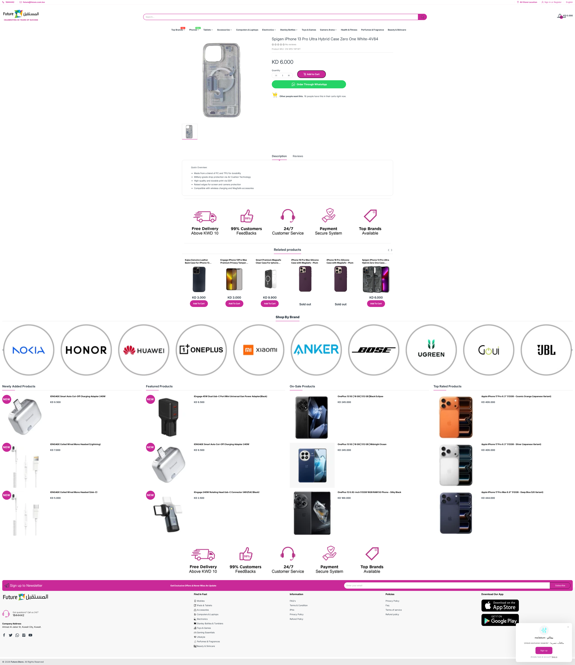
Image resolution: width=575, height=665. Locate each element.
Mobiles (201, 601)
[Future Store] (21, 15)
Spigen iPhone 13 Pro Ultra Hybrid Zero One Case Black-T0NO (304, 261)
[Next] (388, 250)
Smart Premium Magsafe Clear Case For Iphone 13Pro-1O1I (197, 261)
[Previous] (391, 250)
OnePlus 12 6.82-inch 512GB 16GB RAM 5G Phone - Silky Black (369, 492)
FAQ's (293, 601)
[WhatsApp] (17, 635)
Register (558, 2)
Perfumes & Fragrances (208, 641)
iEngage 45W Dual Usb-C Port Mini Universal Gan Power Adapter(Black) (230, 396)
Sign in (547, 2)
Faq (387, 605)
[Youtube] (30, 635)
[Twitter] (10, 635)
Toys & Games (204, 628)
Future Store (17, 662)
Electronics (202, 619)
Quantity (276, 70)
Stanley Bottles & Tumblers (210, 623)
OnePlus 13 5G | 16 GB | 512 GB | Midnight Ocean (362, 444)
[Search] (422, 17)
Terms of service (394, 610)
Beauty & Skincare (206, 646)
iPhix (292, 610)
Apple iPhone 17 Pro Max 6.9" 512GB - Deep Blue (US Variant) (512, 492)
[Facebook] (4, 635)
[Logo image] (28, 349)
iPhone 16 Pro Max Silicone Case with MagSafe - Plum (234, 261)
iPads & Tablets (204, 605)
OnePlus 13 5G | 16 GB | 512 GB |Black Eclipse (360, 396)
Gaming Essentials (206, 632)
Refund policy (392, 614)
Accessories (203, 610)
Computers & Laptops (207, 614)
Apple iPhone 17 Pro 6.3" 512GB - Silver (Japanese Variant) (511, 444)
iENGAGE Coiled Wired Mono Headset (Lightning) (75, 444)
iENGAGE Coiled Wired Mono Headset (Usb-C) (73, 492)
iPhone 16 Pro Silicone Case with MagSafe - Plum (269, 261)
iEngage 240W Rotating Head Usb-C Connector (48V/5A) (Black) (226, 492)
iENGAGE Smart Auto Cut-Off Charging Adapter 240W (78, 396)
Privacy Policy (297, 614)
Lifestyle (201, 637)
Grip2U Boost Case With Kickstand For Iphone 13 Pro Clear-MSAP (339, 261)
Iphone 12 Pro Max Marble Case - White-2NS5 (375, 261)
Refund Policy (296, 619)
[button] (278, 44)
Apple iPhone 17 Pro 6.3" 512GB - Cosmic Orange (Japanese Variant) (516, 396)
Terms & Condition (299, 605)
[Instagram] (24, 635)
